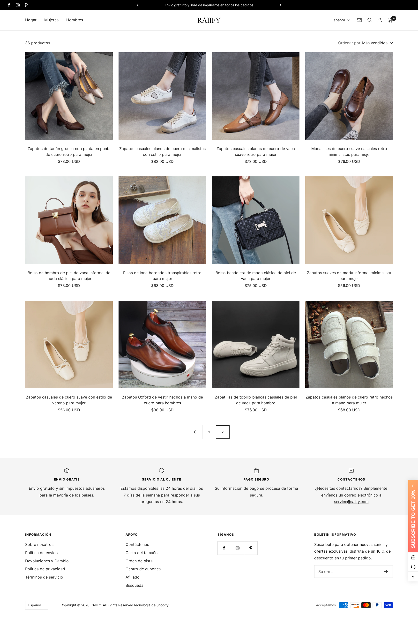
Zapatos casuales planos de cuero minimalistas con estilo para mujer (162, 151)
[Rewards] (413, 557)
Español (338, 20)
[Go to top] (413, 576)
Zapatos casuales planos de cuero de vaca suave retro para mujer (255, 151)
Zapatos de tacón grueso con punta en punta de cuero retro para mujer (69, 151)
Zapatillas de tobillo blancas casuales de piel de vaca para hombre (256, 400)
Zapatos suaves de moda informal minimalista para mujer (349, 275)
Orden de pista (139, 560)
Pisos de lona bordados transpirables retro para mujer (162, 275)
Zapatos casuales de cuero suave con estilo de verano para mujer (69, 400)
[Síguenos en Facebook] (9, 5)
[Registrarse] (386, 571)
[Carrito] (390, 20)
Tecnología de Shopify (151, 605)
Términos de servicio (44, 577)
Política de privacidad (45, 568)
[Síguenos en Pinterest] (26, 5)
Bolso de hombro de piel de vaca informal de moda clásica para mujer (69, 275)
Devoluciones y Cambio (47, 560)
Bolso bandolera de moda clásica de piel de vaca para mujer (256, 275)
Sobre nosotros (39, 544)
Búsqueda (134, 585)
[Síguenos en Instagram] (18, 5)
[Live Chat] (413, 567)
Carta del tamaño (142, 552)
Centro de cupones (143, 568)
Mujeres (51, 19)
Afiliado (133, 577)
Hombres (74, 19)
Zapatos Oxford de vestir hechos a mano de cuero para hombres (162, 400)
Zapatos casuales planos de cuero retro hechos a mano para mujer (349, 400)
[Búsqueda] (369, 20)
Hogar (31, 19)
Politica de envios (41, 552)
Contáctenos (137, 544)
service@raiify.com (351, 501)
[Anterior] (195, 432)
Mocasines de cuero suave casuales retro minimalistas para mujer (349, 151)
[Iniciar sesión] (380, 20)
